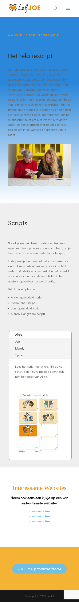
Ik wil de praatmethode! (39, 568)
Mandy (19, 348)
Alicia (18, 334)
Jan (17, 341)
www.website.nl (40, 511)
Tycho (19, 355)
